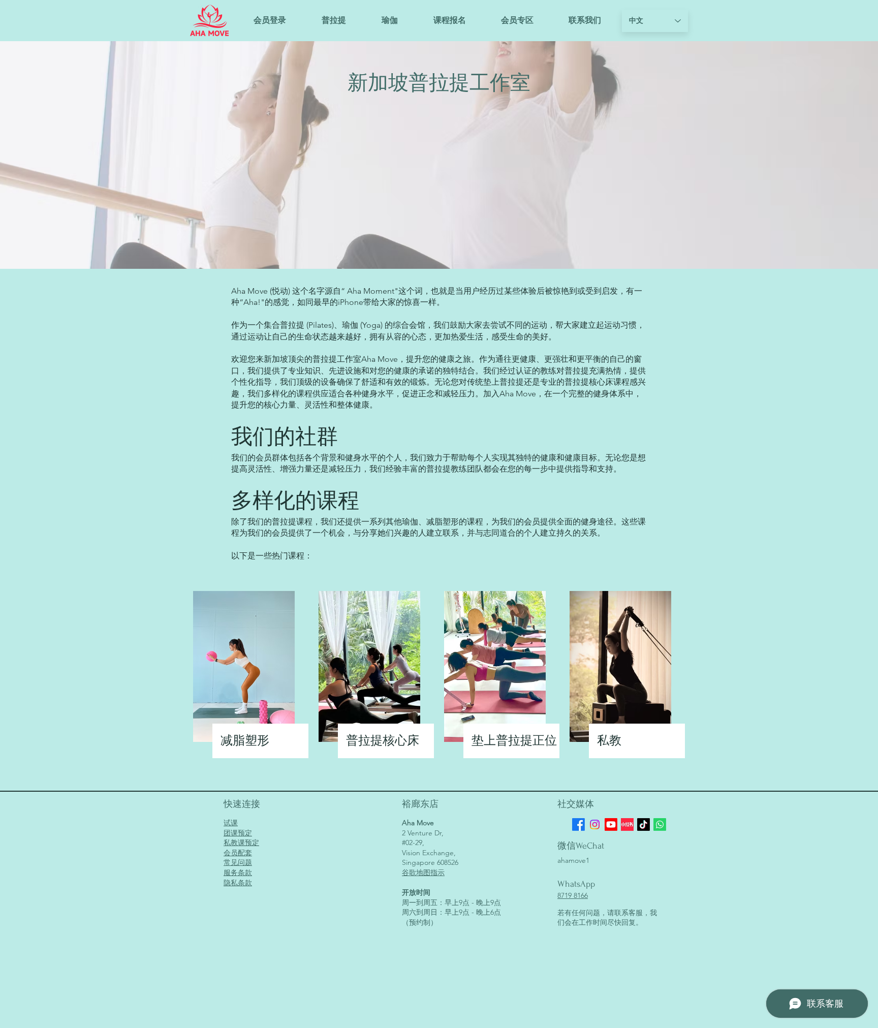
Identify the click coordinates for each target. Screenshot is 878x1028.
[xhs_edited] (627, 824)
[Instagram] (594, 824)
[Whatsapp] (659, 824)
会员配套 (238, 852)
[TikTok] (643, 824)
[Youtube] (611, 824)
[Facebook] (578, 824)
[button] (449, 20)
